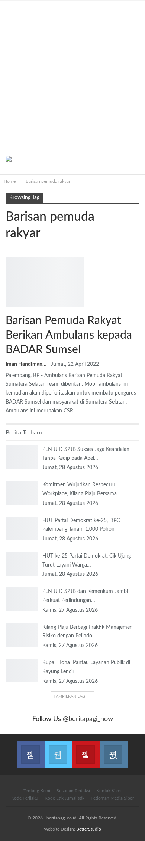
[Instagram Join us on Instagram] (114, 750)
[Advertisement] (72, 77)
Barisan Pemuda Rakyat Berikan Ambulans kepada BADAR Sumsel (69, 335)
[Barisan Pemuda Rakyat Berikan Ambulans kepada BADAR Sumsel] (45, 282)
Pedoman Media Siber (112, 798)
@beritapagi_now (88, 719)
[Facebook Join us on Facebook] (31, 750)
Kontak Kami (109, 790)
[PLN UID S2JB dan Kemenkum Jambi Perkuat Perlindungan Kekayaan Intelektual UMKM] (22, 599)
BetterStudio (88, 829)
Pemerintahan (8, 257)
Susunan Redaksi (73, 790)
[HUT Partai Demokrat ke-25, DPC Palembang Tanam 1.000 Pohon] (22, 528)
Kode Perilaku (24, 798)
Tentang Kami (36, 790)
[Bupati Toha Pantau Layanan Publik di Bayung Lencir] (22, 670)
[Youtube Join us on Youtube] (86, 750)
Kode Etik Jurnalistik (64, 798)
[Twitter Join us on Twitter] (59, 750)
